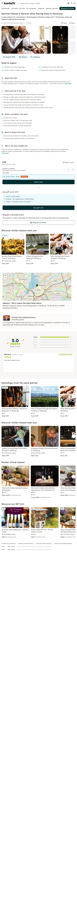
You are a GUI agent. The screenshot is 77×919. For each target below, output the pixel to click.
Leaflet (69, 300)
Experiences (6, 8)
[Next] (70, 245)
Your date (5, 173)
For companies (31, 8)
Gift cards (14, 8)
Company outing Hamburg (25, 543)
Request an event (67, 8)
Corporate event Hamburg (43, 543)
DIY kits (22, 8)
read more (67, 83)
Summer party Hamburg (8, 543)
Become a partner (52, 8)
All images (45, 28)
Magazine (41, 8)
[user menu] (71, 3)
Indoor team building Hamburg (63, 543)
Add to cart (38, 182)
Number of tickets (8, 169)
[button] (37, 285)
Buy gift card (38, 208)
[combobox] (41, 3)
